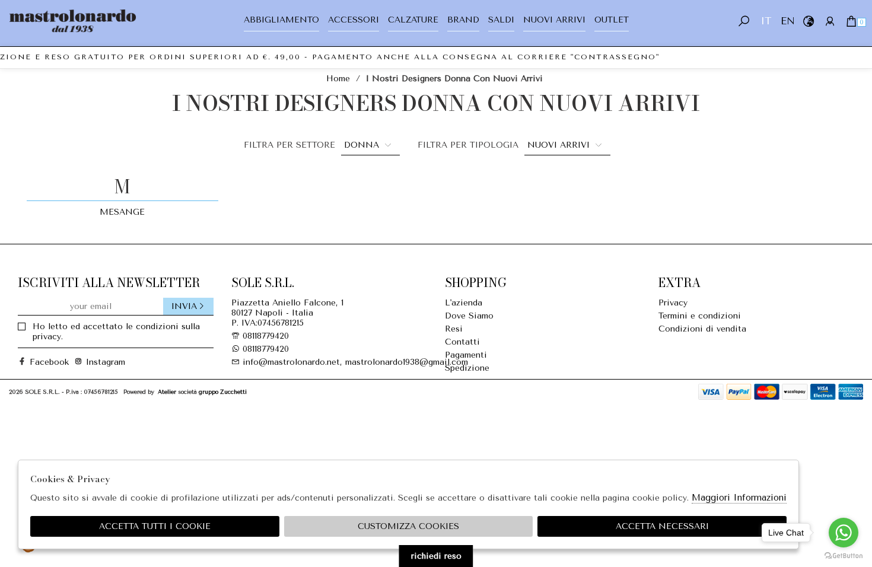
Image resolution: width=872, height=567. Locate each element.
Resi (454, 329)
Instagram (101, 362)
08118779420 (266, 336)
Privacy (673, 303)
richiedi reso (436, 556)
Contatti (462, 342)
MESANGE (122, 212)
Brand (463, 20)
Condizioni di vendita (702, 329)
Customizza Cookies (408, 526)
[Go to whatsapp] (843, 532)
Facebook (44, 362)
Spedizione (467, 368)
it (765, 21)
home (338, 79)
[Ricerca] (743, 21)
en (787, 21)
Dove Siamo (469, 316)
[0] (851, 21)
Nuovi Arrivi (554, 20)
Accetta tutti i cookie (155, 526)
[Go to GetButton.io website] (844, 555)
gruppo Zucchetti (223, 391)
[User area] (829, 21)
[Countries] (808, 21)
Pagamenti (466, 355)
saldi (501, 20)
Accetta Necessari (662, 526)
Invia (184, 306)
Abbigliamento (281, 20)
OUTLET (611, 20)
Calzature (413, 20)
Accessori (353, 20)
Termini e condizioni (699, 316)
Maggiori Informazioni (739, 497)
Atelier (167, 391)
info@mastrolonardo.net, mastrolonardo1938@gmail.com (354, 362)
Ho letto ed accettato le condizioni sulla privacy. (116, 331)
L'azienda (463, 303)
